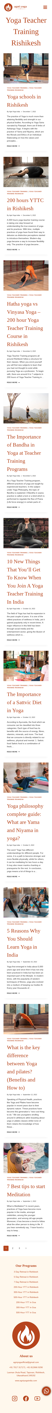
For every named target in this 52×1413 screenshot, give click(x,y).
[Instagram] (14, 1398)
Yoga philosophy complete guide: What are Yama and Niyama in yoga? (25, 822)
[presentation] (26, 68)
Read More (13, 146)
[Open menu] (45, 7)
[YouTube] (37, 1398)
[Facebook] (26, 1398)
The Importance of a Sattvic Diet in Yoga (24, 702)
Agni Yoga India (14, 111)
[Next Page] (25, 1248)
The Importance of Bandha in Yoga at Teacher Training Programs (24, 453)
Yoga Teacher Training (17, 88)
